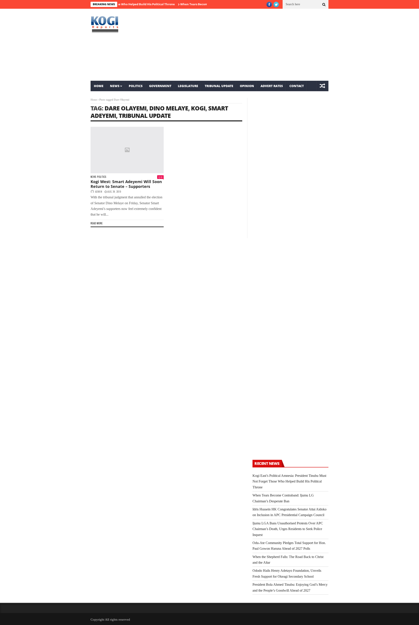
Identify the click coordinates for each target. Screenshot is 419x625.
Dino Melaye (168, 108)
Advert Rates (272, 86)
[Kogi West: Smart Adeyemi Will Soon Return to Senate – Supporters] (127, 150)
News (114, 86)
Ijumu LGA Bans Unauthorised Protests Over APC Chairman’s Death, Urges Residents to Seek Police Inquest (287, 529)
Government (160, 86)
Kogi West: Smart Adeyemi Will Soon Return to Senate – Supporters (126, 184)
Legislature (188, 86)
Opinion (247, 86)
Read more (97, 223)
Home (98, 86)
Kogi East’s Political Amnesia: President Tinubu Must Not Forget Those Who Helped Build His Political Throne (289, 481)
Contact (296, 86)
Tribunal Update (219, 86)
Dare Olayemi (125, 108)
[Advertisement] (250, 44)
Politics (136, 86)
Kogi (198, 108)
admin (98, 191)
